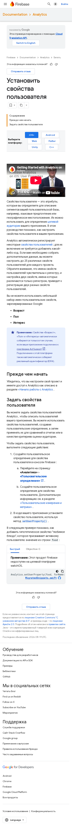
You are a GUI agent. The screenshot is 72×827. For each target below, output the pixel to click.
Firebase (11, 57)
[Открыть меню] (5, 4)
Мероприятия (10, 712)
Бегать (57, 57)
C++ (51, 147)
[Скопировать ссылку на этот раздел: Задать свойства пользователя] (38, 405)
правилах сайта (57, 624)
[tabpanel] (36, 570)
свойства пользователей (36, 244)
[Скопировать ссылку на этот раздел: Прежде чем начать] (51, 374)
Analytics (40, 14)
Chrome (7, 781)
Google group (10, 738)
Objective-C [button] (33, 548)
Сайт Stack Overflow (14, 732)
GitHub (6, 676)
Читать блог (9, 691)
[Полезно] (51, 64)
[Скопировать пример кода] (62, 571)
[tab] (15, 549)
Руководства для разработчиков (20, 655)
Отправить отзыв (21, 71)
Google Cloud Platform (15, 792)
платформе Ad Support (29, 349)
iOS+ (31, 134)
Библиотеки (9, 671)
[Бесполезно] (56, 64)
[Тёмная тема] (57, 571)
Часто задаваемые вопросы (18, 754)
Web (34, 141)
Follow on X (9, 701)
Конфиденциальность (43, 811)
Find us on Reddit (12, 696)
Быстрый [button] (15, 548)
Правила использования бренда (20, 748)
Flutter (52, 141)
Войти (64, 4)
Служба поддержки (14, 727)
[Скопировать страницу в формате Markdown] (21, 105)
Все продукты (10, 797)
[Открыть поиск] (49, 4)
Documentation (15, 14)
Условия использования (15, 811)
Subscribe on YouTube (14, 707)
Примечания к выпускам (16, 743)
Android (50, 134)
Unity (35, 147)
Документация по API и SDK (18, 660)
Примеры (8, 665)
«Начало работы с (35, 389)
